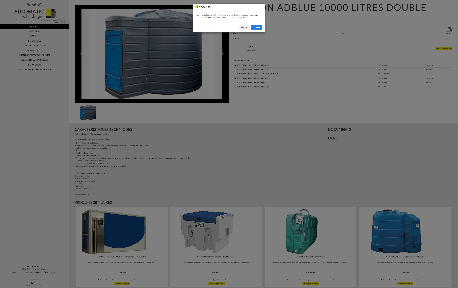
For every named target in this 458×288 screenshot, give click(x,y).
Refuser (244, 27)
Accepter (256, 27)
